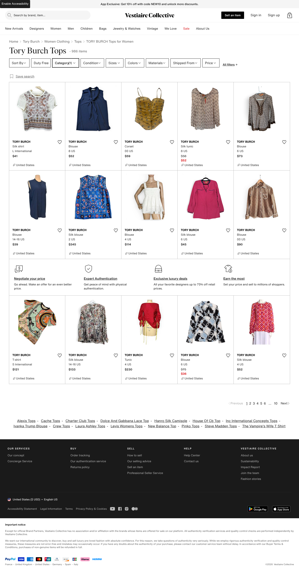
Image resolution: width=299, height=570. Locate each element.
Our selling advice (139, 461)
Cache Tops (50, 420)
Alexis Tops (26, 420)
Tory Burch (31, 41)
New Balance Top (162, 426)
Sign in (256, 15)
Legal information (51, 509)
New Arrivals (14, 28)
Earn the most (234, 278)
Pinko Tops (190, 426)
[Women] (64, 28)
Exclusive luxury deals (170, 278)
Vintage (152, 28)
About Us (202, 28)
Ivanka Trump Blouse (31, 426)
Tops (78, 41)
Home (13, 41)
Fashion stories (251, 479)
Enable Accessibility (15, 4)
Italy (76, 564)
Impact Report (250, 467)
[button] (289, 15)
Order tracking (80, 455)
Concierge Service (20, 461)
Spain (68, 564)
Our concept (16, 455)
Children (87, 28)
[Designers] (47, 28)
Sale (186, 28)
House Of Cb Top (206, 420)
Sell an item (233, 15)
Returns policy (79, 467)
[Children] (95, 28)
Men (71, 28)
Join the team (250, 473)
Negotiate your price (29, 278)
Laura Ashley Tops (90, 426)
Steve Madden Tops (221, 426)
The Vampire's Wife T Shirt (264, 426)
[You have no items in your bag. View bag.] (289, 15)
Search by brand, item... (29, 15)
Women (55, 28)
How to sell (134, 455)
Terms (69, 509)
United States (42, 564)
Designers (36, 28)
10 (275, 403)
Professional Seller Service (145, 473)
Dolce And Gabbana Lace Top (124, 420)
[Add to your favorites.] (59, 142)
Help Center (192, 455)
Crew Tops (61, 426)
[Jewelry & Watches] (143, 28)
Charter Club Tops (80, 420)
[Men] (77, 28)
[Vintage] (161, 28)
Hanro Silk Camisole (170, 420)
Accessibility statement (22, 509)
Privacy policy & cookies (91, 509)
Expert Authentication (100, 278)
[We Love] (180, 28)
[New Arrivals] (26, 28)
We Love (171, 28)
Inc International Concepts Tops (251, 420)
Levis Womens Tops (127, 426)
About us (247, 455)
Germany (57, 564)
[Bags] (109, 28)
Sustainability (250, 461)
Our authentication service (88, 461)
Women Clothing (57, 41)
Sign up (274, 15)
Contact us (191, 461)
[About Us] (212, 28)
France (8, 564)
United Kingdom (23, 564)
